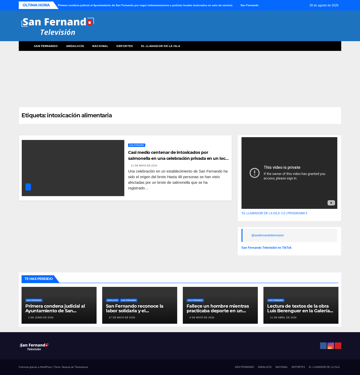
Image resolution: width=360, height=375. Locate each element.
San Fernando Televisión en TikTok (267, 247)
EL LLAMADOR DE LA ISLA (161, 46)
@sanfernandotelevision (267, 235)
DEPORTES (124, 46)
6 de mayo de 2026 (202, 317)
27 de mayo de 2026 (122, 317)
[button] (331, 46)
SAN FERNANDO (46, 46)
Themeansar (81, 367)
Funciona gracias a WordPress (36, 367)
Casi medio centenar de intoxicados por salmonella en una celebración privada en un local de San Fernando (178, 158)
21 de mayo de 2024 (144, 165)
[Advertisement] (180, 79)
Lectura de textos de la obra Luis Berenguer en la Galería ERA (298, 310)
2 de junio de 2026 (41, 317)
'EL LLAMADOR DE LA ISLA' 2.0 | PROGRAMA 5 (274, 213)
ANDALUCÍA (75, 46)
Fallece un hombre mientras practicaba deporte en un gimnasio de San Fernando (218, 310)
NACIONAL (100, 46)
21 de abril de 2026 (283, 317)
